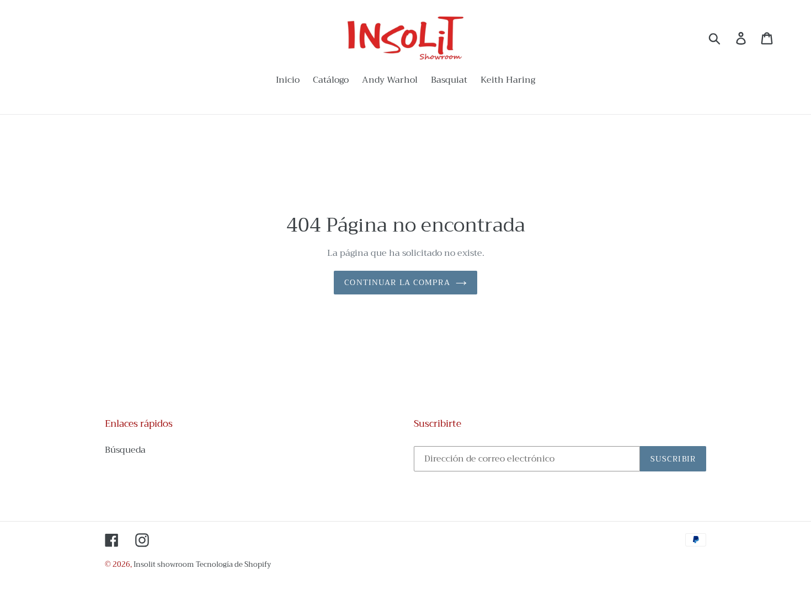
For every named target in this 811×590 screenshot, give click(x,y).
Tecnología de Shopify (233, 564)
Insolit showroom (164, 564)
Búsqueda (125, 450)
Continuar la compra (397, 282)
